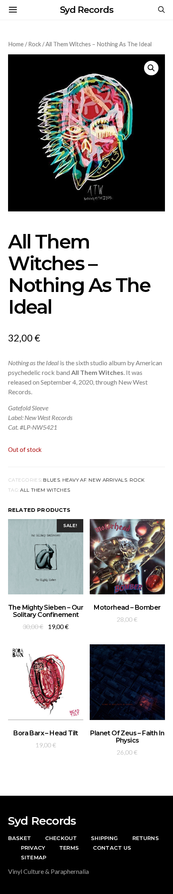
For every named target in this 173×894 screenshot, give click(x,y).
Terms (69, 847)
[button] (151, 68)
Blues (51, 480)
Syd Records (86, 9)
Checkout (61, 838)
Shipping (104, 838)
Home (16, 44)
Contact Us (112, 847)
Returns (145, 838)
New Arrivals (108, 480)
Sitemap (33, 857)
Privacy (33, 847)
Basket (19, 838)
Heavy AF (74, 480)
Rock (34, 44)
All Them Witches (45, 490)
